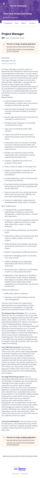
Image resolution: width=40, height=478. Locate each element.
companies (8, 23)
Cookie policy (24, 474)
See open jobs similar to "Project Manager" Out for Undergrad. (21, 50)
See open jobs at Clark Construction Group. (21, 47)
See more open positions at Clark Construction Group (20, 456)
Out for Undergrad (18, 6)
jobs (16, 23)
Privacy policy (15, 474)
